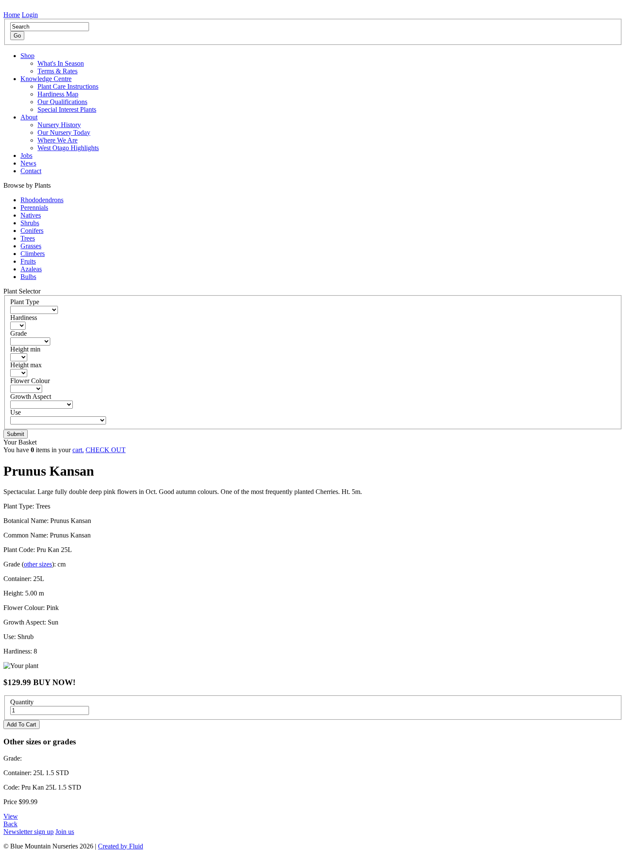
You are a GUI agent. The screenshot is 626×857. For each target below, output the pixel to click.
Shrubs (29, 223)
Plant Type (24, 301)
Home (11, 14)
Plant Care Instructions (67, 86)
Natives (30, 215)
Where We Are (57, 140)
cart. (78, 449)
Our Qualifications (62, 101)
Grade (18, 333)
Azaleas (31, 269)
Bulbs (28, 276)
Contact (30, 170)
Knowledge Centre (46, 78)
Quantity (22, 702)
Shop (27, 55)
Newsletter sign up (28, 831)
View (10, 816)
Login (30, 14)
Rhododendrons (41, 199)
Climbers (32, 253)
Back (10, 824)
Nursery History (59, 124)
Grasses (30, 246)
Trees (27, 238)
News (28, 163)
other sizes (38, 564)
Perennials (34, 207)
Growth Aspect (30, 396)
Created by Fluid (120, 846)
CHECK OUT (106, 449)
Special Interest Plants (66, 109)
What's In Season (60, 63)
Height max (26, 365)
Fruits (28, 261)
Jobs (26, 155)
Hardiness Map (57, 94)
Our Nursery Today (63, 132)
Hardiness (23, 317)
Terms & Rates (57, 71)
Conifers (31, 230)
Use (15, 412)
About (28, 117)
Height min (25, 349)
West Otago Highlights (68, 147)
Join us (64, 831)
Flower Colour (30, 380)
